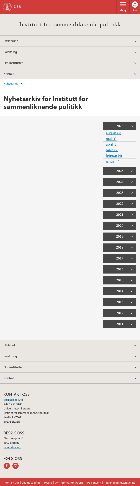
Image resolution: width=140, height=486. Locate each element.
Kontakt (9, 74)
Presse (48, 482)
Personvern (94, 482)
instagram (16, 466)
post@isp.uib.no (13, 399)
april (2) (112, 144)
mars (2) (112, 150)
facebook (8, 466)
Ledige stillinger (31, 482)
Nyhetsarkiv (11, 83)
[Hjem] (7, 7)
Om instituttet (13, 63)
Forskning (10, 52)
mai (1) (111, 138)
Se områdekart (12, 447)
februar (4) (114, 155)
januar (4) (113, 161)
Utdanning (11, 41)
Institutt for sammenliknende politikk (70, 24)
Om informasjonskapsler (69, 482)
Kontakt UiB (12, 482)
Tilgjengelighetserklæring (119, 482)
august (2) (113, 133)
